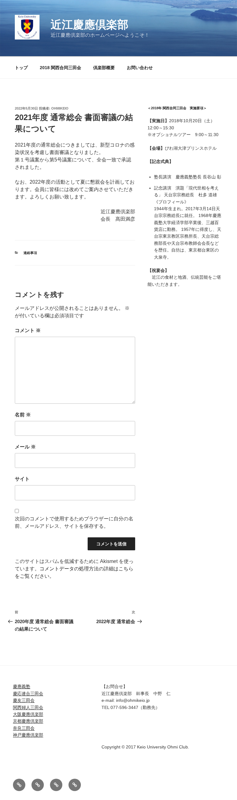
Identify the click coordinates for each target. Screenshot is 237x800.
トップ (21, 67)
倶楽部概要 (104, 67)
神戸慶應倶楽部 (28, 734)
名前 (23, 414)
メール (25, 446)
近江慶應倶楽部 (89, 24)
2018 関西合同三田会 (60, 67)
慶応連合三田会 (28, 693)
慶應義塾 (21, 686)
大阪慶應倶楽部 (28, 714)
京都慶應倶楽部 (28, 721)
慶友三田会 (24, 700)
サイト (22, 478)
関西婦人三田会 (28, 707)
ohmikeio (60, 108)
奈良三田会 (24, 728)
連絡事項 (30, 253)
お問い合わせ (140, 67)
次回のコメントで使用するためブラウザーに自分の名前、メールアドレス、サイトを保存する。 (74, 522)
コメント (28, 330)
